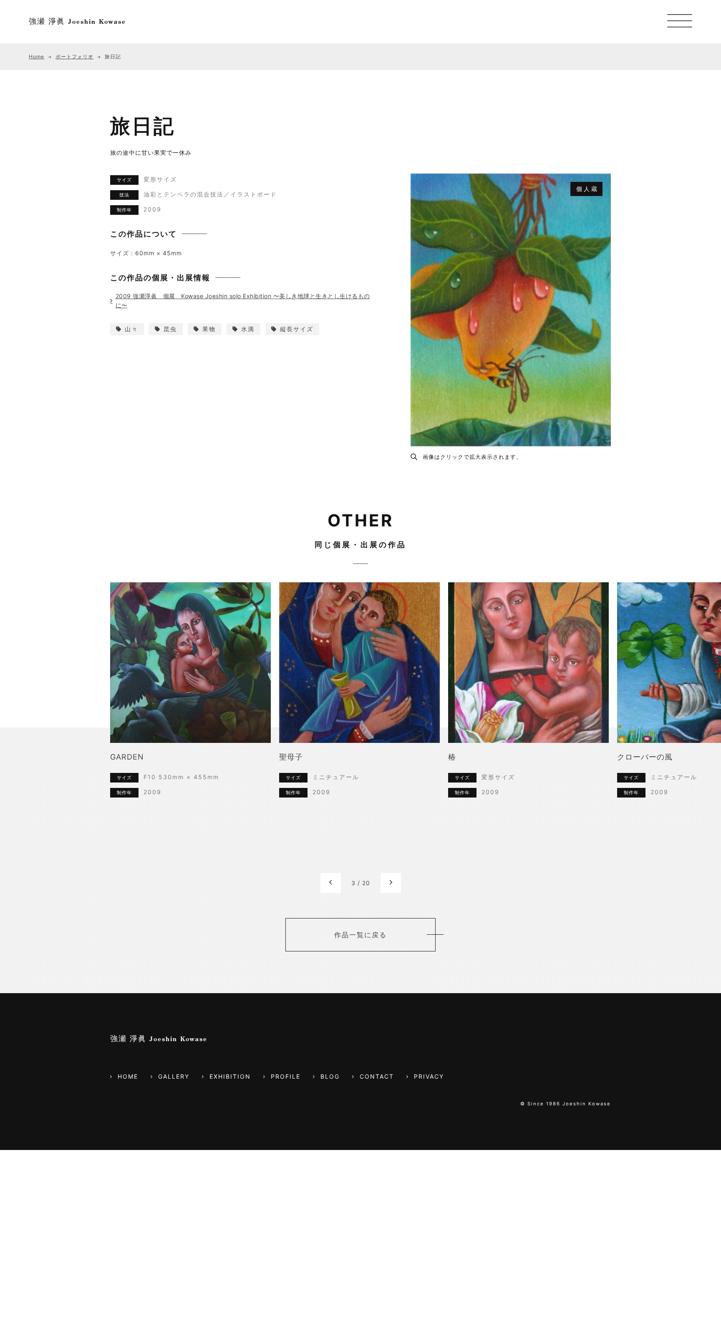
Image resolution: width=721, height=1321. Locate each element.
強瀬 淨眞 (77, 21)
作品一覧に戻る (360, 873)
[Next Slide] (391, 821)
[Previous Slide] (330, 821)
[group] (190, 696)
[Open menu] (679, 22)
